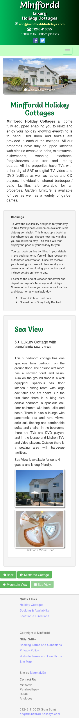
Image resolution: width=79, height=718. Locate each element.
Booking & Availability (34, 610)
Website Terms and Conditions (41, 656)
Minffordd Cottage (36, 575)
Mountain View (16, 584)
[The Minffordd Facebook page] (36, 39)
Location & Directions (34, 616)
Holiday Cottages (31, 604)
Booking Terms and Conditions (41, 645)
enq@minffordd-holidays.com (42, 24)
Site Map (26, 661)
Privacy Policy (29, 650)
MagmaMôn (38, 672)
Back (10, 575)
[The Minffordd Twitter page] (43, 39)
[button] (8, 77)
